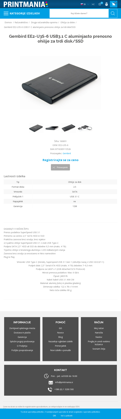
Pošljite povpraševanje (22, 350)
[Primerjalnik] (93, 4)
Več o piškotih (66, 415)
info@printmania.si (64, 382)
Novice (60, 332)
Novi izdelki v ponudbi (60, 350)
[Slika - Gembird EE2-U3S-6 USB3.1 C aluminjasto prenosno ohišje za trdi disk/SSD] (36, 128)
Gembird (67, 153)
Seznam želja (99, 348)
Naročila (99, 332)
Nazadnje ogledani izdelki (60, 341)
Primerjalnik (60, 345)
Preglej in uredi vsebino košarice (99, 343)
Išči (60, 328)
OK (54, 415)
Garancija (22, 337)
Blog (60, 337)
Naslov (98, 337)
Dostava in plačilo (22, 332)
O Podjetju (22, 345)
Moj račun (99, 328)
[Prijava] (106, 4)
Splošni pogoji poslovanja (22, 341)
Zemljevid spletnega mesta (22, 328)
